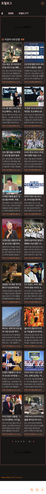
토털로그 (6, 3)
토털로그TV (24, 13)
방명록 (11, 13)
